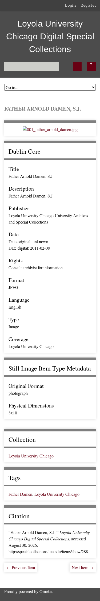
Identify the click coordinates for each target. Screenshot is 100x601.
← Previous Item (20, 567)
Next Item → (83, 567)
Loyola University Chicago (31, 456)
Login (70, 5)
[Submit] (77, 66)
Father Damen (20, 494)
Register (88, 5)
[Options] (91, 66)
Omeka (45, 591)
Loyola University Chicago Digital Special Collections (50, 36)
